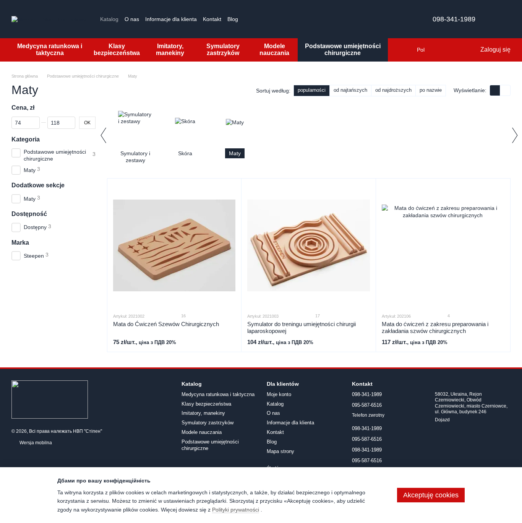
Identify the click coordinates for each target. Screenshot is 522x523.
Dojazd (442, 419)
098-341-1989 (454, 19)
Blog (232, 19)
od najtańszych (350, 90)
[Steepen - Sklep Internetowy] (49, 399)
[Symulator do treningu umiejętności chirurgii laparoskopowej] (308, 245)
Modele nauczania (274, 49)
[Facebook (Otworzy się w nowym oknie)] (258, 19)
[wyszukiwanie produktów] (402, 50)
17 (317, 315)
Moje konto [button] (279, 394)
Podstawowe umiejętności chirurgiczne (343, 49)
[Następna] (514, 135)
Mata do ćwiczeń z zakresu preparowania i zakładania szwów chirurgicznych (435, 327)
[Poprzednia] (103, 135)
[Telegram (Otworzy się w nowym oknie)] (276, 19)
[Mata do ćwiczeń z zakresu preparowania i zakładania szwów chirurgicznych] (443, 245)
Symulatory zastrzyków (223, 49)
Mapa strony (280, 451)
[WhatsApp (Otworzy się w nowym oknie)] (295, 19)
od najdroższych (393, 90)
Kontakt (212, 19)
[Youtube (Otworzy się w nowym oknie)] (267, 19)
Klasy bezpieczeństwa (117, 49)
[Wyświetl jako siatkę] (495, 90)
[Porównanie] (443, 50)
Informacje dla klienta (171, 19)
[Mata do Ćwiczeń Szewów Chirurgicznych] (174, 245)
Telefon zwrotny (368, 415)
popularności (312, 90)
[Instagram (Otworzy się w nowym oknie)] (249, 19)
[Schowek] (458, 50)
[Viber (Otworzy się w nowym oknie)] (285, 19)
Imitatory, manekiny (170, 49)
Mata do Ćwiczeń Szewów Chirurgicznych (166, 324)
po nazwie (431, 90)
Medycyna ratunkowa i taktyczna (49, 49)
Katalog (109, 19)
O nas (132, 19)
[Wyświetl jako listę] (505, 90)
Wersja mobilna (35, 442)
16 (183, 315)
